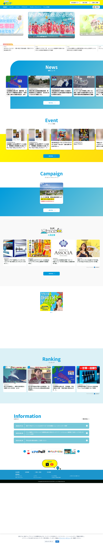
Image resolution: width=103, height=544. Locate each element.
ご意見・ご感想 (95, 2)
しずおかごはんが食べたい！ (75, 475)
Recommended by (90, 267)
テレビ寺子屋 (54, 475)
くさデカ (35, 475)
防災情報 (49, 472)
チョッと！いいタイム (37, 477)
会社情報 (17, 472)
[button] (25, 451)
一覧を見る (85, 419)
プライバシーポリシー (65, 538)
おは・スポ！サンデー (19, 477)
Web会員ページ (74, 2)
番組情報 (17, 474)
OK (57, 541)
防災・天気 (85, 2)
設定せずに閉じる (49, 541)
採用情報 (27, 472)
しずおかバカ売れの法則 (56, 477)
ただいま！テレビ (18, 475)
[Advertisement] (35, 328)
